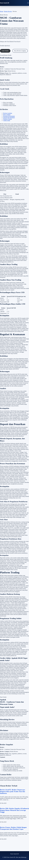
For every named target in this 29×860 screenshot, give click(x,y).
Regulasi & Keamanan (9, 116)
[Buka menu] (28, 3)
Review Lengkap (7, 113)
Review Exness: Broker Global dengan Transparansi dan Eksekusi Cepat (13, 828)
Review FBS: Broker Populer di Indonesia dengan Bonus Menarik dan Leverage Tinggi (14, 810)
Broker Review (8, 11)
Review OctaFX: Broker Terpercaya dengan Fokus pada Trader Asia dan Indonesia (12, 791)
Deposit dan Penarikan (9, 117)
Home (1, 11)
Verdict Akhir (6, 120)
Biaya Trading (6, 114)
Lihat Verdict (5, 50)
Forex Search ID (4, 3)
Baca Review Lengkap (20, 50)
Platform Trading (7, 119)
